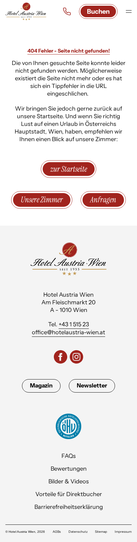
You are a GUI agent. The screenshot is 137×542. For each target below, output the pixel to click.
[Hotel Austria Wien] (25, 11)
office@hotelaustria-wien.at (68, 332)
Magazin (41, 385)
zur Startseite (68, 169)
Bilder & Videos (68, 481)
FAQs (68, 455)
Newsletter (92, 385)
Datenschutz (78, 532)
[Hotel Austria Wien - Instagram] (76, 358)
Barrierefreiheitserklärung (68, 506)
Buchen (98, 11)
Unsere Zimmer (42, 200)
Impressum (123, 532)
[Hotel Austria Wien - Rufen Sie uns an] (67, 11)
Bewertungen (69, 468)
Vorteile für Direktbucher (68, 494)
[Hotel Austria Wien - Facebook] (60, 358)
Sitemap (101, 532)
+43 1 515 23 (74, 324)
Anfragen (103, 200)
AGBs (57, 532)
